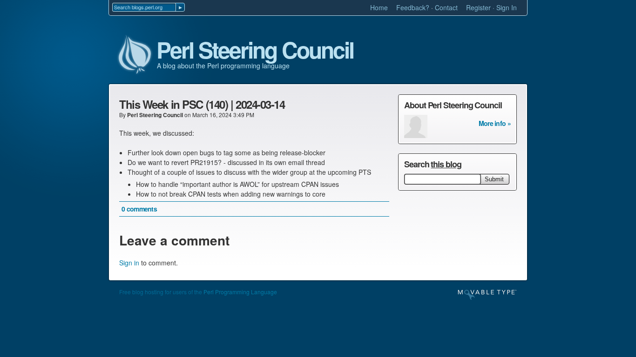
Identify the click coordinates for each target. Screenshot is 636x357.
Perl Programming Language (240, 292)
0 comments (139, 208)
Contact (446, 7)
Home (379, 7)
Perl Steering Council (255, 50)
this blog (446, 164)
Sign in (129, 262)
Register (478, 7)
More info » (495, 123)
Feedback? (412, 7)
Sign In (506, 7)
